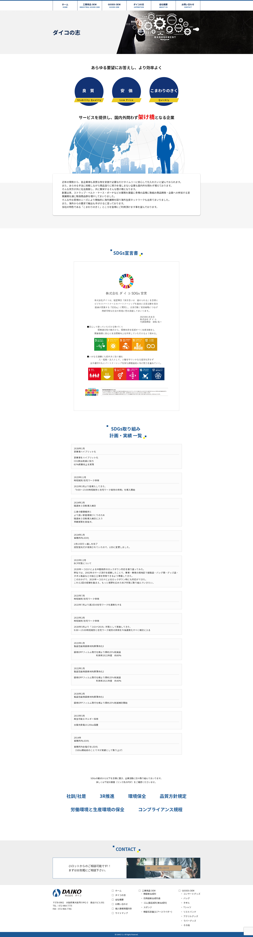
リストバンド (189, 911)
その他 (186, 925)
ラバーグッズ (189, 920)
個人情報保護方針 (123, 908)
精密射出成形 (149, 893)
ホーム (65, 5)
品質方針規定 (173, 796)
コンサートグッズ (191, 893)
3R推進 (107, 796)
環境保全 (137, 796)
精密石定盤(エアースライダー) (157, 911)
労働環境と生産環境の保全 (97, 809)
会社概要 (163, 5)
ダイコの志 (138, 5)
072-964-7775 (65, 905)
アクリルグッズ (190, 916)
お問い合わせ (188, 5)
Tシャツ (187, 907)
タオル (186, 902)
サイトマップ (121, 913)
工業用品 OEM (90, 5)
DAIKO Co (120, 934)
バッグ (186, 898)
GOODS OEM (114, 5)
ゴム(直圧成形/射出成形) (155, 902)
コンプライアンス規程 (160, 809)
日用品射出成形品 (151, 898)
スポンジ (147, 907)
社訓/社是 (76, 796)
